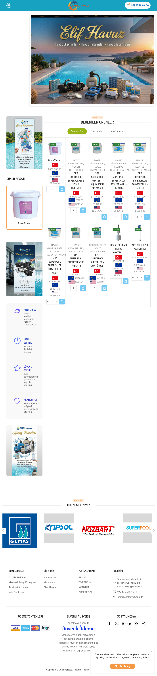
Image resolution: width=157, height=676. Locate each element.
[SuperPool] (137, 528)
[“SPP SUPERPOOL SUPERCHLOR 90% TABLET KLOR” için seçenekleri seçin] (62, 301)
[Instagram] (123, 623)
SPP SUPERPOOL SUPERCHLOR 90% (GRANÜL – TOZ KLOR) (140, 181)
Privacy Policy (142, 657)
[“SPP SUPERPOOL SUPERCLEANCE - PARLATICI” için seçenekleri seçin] (83, 288)
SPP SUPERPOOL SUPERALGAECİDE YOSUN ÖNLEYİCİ (76, 181)
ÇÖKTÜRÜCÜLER (97, 245)
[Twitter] (116, 623)
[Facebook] (109, 623)
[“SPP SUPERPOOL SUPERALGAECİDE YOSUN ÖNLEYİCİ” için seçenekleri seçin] (83, 210)
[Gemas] (19, 530)
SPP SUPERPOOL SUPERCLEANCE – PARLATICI (76, 260)
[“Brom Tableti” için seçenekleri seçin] (62, 189)
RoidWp (68, 669)
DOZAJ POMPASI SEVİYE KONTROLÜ (118, 249)
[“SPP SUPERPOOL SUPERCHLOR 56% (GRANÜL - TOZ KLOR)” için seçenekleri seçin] (125, 217)
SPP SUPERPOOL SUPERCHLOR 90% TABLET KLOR (54, 265)
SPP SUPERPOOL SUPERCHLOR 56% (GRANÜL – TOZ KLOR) (119, 181)
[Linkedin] (129, 623)
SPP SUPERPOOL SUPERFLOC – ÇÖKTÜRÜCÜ (97, 260)
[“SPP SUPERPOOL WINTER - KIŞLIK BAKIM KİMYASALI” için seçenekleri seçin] (104, 217)
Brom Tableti (24, 223)
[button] (52, 85)
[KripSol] (59, 528)
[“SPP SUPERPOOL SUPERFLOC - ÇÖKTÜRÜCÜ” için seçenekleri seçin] (104, 288)
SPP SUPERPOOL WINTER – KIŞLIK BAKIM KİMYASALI (97, 181)
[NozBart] (98, 530)
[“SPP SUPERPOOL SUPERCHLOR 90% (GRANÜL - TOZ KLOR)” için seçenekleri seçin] (147, 217)
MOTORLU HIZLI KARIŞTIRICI (140, 247)
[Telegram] (143, 623)
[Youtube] (136, 623)
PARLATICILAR (76, 251)
